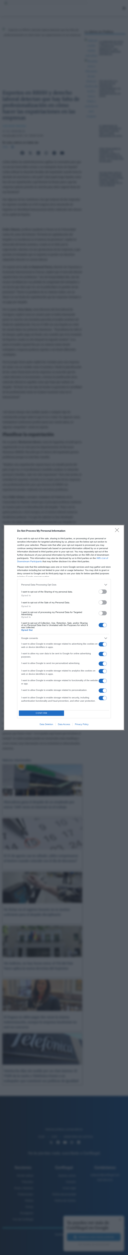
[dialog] (64, 627)
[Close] (118, 531)
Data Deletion (46, 724)
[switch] (103, 592)
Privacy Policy (82, 724)
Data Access (64, 724)
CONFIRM (41, 713)
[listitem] (64, 584)
